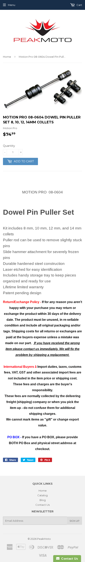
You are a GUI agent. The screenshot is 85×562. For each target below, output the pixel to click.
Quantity (9, 146)
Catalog (42, 495)
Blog (43, 500)
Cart (79, 4)
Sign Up (74, 520)
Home (7, 56)
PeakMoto (44, 538)
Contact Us (42, 504)
